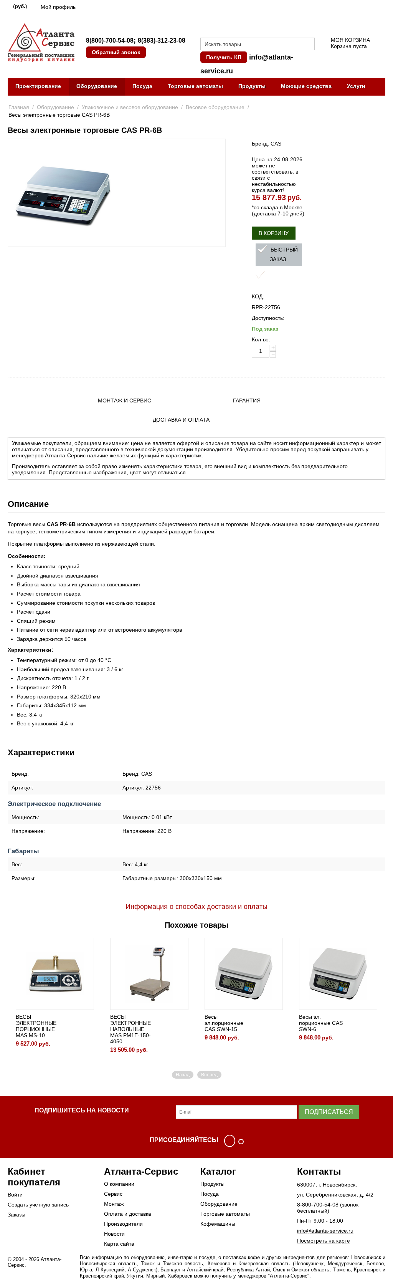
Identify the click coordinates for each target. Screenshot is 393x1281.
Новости (114, 1234)
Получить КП (223, 57)
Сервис (113, 1194)
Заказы (16, 1214)
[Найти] (309, 45)
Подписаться (329, 1112)
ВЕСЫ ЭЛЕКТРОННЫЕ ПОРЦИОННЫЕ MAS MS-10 (36, 1026)
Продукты (252, 86)
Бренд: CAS (266, 144)
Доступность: (268, 318)
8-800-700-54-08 (318, 1205)
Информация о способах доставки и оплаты (196, 906)
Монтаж (114, 1204)
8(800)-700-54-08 (110, 40)
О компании (119, 1184)
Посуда (142, 86)
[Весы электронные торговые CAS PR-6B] (62, 193)
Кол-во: (261, 339)
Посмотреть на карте (323, 1241)
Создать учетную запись (38, 1205)
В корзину (274, 233)
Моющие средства (306, 86)
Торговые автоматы (195, 86)
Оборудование (96, 86)
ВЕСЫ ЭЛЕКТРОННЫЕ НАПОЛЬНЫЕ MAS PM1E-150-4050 (130, 1029)
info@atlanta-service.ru (325, 1231)
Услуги (356, 86)
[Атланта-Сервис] (41, 42)
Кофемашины (217, 1224)
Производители (123, 1224)
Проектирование (38, 86)
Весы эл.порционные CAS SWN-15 (224, 1023)
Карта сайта (119, 1244)
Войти (15, 1195)
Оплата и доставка (127, 1214)
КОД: (258, 296)
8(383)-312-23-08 (161, 40)
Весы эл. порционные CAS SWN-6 (321, 1023)
